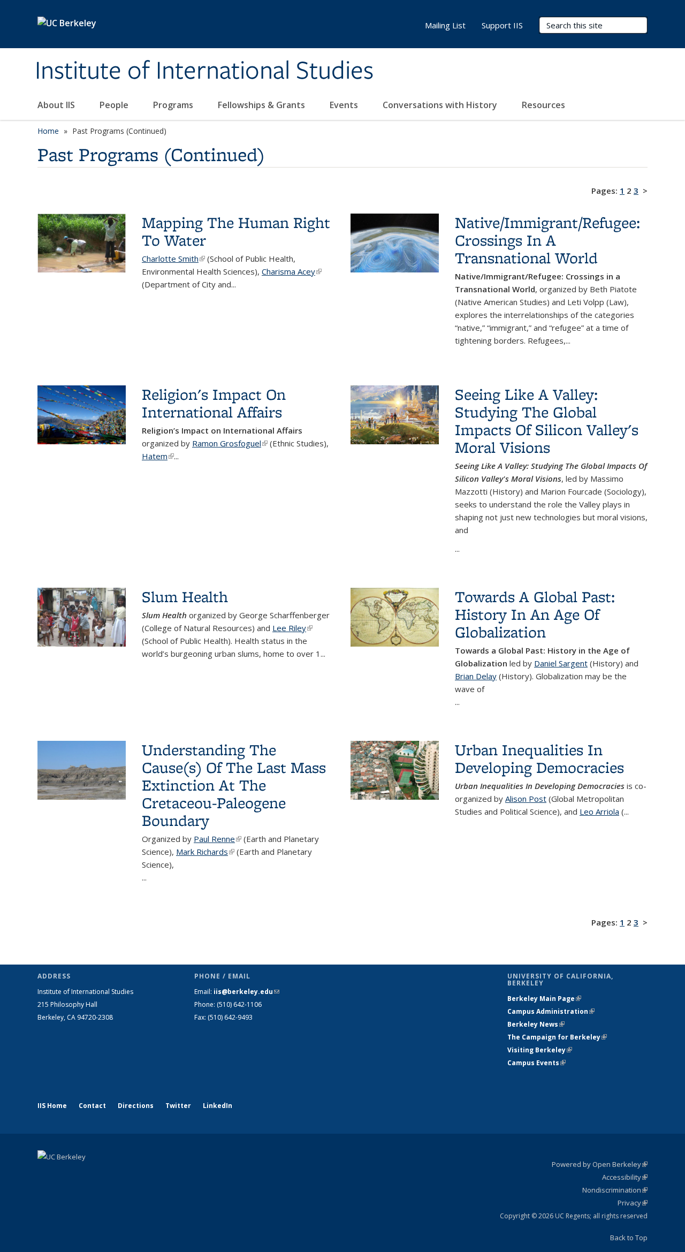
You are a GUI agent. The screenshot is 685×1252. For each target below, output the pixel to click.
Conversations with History (441, 105)
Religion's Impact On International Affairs (214, 403)
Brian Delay (476, 676)
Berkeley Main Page (544, 998)
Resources (543, 105)
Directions (136, 1105)
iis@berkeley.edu (246, 991)
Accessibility (625, 1177)
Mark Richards (205, 851)
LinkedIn (217, 1105)
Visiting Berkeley (539, 1049)
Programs (174, 105)
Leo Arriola (599, 811)
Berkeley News (536, 1024)
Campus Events (536, 1062)
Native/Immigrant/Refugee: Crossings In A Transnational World (547, 240)
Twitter (178, 1105)
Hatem (158, 456)
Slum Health (185, 596)
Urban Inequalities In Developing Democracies (539, 758)
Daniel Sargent (561, 663)
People (115, 105)
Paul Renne (217, 838)
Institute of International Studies (204, 71)
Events (345, 105)
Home (48, 131)
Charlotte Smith (173, 258)
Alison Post (525, 798)
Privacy (633, 1203)
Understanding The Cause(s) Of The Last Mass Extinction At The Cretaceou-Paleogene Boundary (234, 785)
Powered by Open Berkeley (600, 1164)
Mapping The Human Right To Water (236, 231)
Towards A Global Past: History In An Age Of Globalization (535, 614)
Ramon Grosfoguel (230, 443)
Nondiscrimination (615, 1190)
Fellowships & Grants (262, 105)
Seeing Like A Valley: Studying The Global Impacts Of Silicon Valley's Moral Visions (546, 421)
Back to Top (629, 1237)
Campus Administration (551, 1011)
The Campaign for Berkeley (557, 1037)
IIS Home (52, 1105)
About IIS (57, 105)
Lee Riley (292, 628)
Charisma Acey (292, 271)
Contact (92, 1105)
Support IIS (502, 25)
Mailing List (445, 25)
